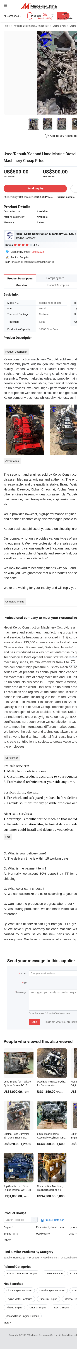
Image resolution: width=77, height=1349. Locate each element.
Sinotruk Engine (48, 1299)
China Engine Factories (19, 1290)
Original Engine (38, 1307)
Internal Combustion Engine (21, 1273)
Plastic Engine (14, 1307)
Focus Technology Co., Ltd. (45, 1335)
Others (7, 1240)
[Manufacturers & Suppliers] (39, 6)
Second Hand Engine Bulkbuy (22, 1316)
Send (34, 1021)
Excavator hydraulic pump (50, 1227)
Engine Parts (11, 1233)
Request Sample (65, 196)
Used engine (43, 1233)
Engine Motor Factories (19, 1299)
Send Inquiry (35, 188)
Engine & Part (59, 25)
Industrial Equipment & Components (31, 25)
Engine (72, 25)
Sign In (9, 261)
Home (6, 25)
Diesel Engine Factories (52, 1290)
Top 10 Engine (61, 1307)
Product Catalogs (54, 1220)
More (7, 1322)
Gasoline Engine (53, 1273)
